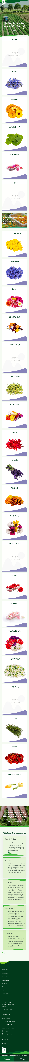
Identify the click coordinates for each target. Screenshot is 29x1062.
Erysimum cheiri (14, 345)
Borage (14, 71)
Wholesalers (5, 977)
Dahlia (14, 289)
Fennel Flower (14, 377)
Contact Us (5, 993)
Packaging (4, 983)
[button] (26, 3)
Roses (14, 576)
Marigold (14, 488)
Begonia (14, 40)
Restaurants (5, 973)
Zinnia (14, 747)
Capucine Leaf (14, 127)
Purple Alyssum (15, 544)
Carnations (14, 155)
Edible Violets (14, 317)
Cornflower (14, 261)
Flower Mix (14, 405)
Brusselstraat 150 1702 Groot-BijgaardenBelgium (8, 1004)
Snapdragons (14, 603)
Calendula (14, 99)
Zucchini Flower (14, 774)
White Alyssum (14, 659)
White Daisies (14, 687)
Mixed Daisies (14, 516)
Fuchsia (14, 432)
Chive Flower (14, 183)
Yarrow (14, 719)
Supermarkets (5, 980)
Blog (3, 990)
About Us (4, 986)
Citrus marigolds (14, 234)
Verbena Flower (14, 631)
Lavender (14, 460)
